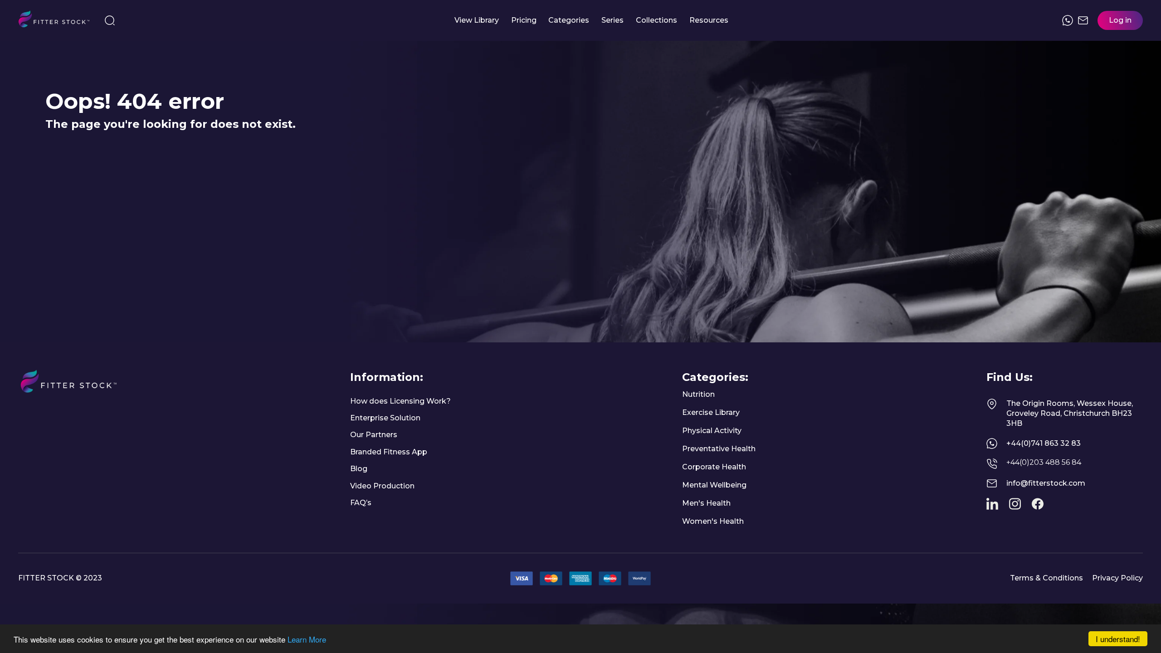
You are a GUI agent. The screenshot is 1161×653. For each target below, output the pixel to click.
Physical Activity (711, 430)
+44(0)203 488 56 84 (1043, 462)
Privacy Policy (1117, 578)
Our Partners (373, 434)
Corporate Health (714, 467)
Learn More (307, 639)
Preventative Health (719, 448)
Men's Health (706, 503)
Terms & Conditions (1046, 578)
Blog (358, 468)
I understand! (1118, 638)
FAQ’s (360, 502)
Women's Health (713, 521)
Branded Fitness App (388, 452)
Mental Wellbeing (714, 485)
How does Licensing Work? (400, 401)
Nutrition (698, 394)
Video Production (382, 486)
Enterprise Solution (385, 418)
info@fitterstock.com (1045, 483)
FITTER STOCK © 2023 (60, 578)
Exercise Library (711, 412)
